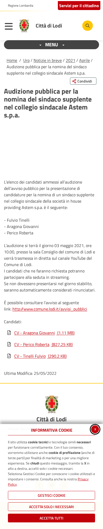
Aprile (84, 60)
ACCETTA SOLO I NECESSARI (51, 506)
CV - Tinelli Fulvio (40, 356)
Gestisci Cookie (51, 495)
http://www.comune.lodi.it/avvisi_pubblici (49, 309)
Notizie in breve (48, 60)
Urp (26, 60)
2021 (70, 60)
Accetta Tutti (51, 518)
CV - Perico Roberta (43, 344)
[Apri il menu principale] (10, 27)
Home (12, 60)
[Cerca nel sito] (87, 25)
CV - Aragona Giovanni (44, 333)
